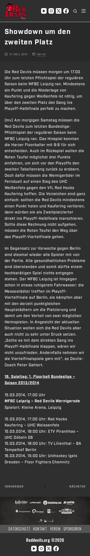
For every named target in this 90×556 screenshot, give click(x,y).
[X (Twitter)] (58, 11)
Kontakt (40, 529)
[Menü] (83, 11)
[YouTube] (44, 11)
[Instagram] (51, 11)
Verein (55, 529)
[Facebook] (66, 11)
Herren (41, 54)
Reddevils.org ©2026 (45, 539)
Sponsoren (72, 529)
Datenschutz (19, 529)
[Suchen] (75, 11)
